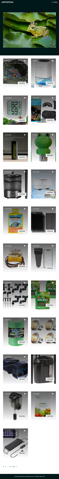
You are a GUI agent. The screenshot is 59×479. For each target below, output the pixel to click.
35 (10, 466)
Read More (22, 83)
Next (14, 466)
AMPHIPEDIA (7, 2)
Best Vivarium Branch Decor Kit (15, 248)
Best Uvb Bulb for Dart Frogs (42, 322)
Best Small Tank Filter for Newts (43, 174)
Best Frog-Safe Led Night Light (43, 137)
